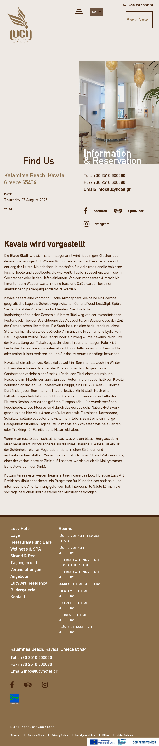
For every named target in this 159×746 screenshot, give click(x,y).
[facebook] (13, 685)
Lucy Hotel (20, 529)
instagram (101, 224)
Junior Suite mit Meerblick (79, 584)
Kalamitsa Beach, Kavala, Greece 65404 (48, 649)
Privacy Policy (60, 735)
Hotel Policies (125, 735)
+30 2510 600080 (109, 182)
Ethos (105, 735)
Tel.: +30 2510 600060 (137, 5)
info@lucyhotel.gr (114, 189)
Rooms (65, 529)
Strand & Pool (23, 556)
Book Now (137, 20)
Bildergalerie (22, 590)
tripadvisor (135, 211)
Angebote (19, 576)
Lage (15, 535)
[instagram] (46, 685)
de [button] (94, 12)
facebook (99, 211)
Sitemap (15, 735)
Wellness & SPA (25, 549)
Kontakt (17, 597)
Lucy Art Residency (28, 583)
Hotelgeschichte (85, 735)
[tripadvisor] (29, 685)
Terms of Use (36, 735)
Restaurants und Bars (31, 542)
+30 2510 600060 (109, 176)
